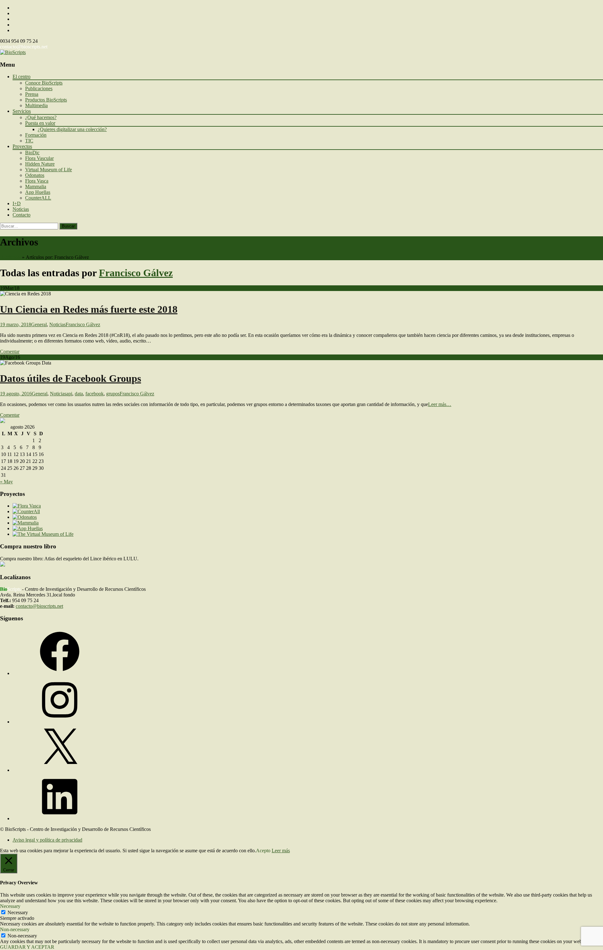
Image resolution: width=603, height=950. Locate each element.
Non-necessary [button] (15, 929)
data (79, 393)
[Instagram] (60, 721)
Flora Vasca (36, 181)
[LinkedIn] (60, 818)
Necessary (18, 912)
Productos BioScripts (46, 99)
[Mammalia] (26, 522)
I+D (17, 203)
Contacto (21, 214)
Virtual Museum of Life (48, 169)
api (69, 393)
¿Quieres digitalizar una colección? (72, 129)
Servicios (22, 111)
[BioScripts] (13, 52)
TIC (29, 140)
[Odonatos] (25, 517)
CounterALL (38, 197)
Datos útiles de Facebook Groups (70, 378)
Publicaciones (38, 88)
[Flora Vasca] (27, 505)
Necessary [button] (10, 906)
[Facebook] (60, 673)
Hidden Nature (40, 164)
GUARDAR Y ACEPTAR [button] (27, 947)
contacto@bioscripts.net (23, 46)
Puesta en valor (40, 123)
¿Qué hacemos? (41, 117)
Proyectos (22, 146)
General (39, 324)
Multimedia (36, 105)
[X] (60, 770)
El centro (21, 76)
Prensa (31, 94)
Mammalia (35, 186)
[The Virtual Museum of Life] (43, 534)
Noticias (21, 209)
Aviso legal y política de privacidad (47, 840)
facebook (94, 393)
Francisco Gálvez (136, 272)
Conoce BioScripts (43, 82)
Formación (35, 135)
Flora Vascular (39, 158)
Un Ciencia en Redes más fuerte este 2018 (88, 309)
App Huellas (37, 192)
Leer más (281, 850)
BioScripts (10, 257)
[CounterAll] (26, 511)
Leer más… (439, 404)
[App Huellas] (28, 528)
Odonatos (34, 175)
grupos (113, 393)
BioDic (32, 152)
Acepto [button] (263, 850)
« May (6, 481)
